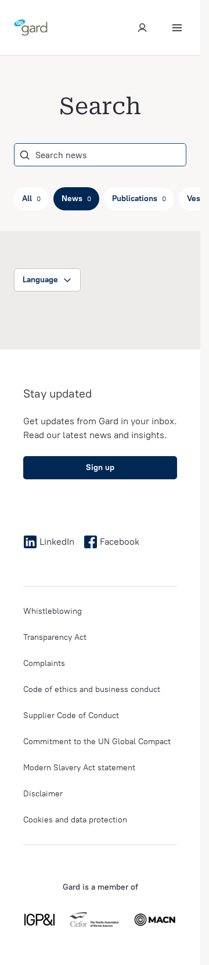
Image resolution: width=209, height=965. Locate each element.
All (31, 198)
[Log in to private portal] (142, 28)
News (76, 198)
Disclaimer (43, 794)
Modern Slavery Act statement (79, 768)
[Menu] (177, 28)
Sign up (100, 467)
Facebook (119, 541)
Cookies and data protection (75, 820)
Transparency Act (55, 637)
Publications (139, 198)
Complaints (44, 663)
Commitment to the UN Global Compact (97, 741)
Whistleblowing (52, 611)
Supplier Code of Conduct (71, 715)
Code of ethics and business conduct (91, 689)
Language (40, 280)
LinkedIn (56, 541)
